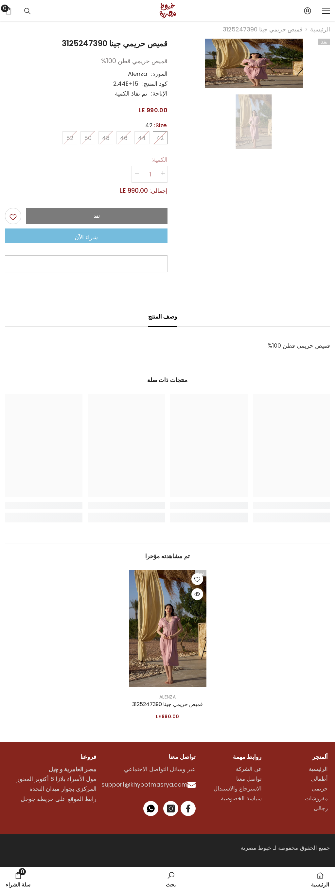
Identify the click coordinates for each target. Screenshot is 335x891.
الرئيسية (320, 29)
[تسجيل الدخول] (307, 11)
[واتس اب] (150, 808)
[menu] (326, 11)
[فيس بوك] (188, 808)
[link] (170, 879)
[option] (253, 63)
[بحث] (27, 11)
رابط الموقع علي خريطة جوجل (59, 799)
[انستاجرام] (170, 808)
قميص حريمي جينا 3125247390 (167, 704)
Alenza (137, 74)
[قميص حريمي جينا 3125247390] (167, 628)
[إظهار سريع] (197, 594)
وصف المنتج (162, 316)
